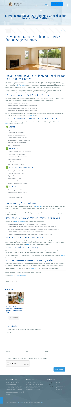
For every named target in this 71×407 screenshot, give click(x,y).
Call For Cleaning (57, 4)
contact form (34, 268)
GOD (42, 402)
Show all (63, 31)
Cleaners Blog (23, 275)
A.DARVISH (19, 402)
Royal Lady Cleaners (21, 85)
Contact (28, 244)
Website (47, 351)
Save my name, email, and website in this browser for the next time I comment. (28, 358)
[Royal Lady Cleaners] (15, 4)
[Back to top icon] (64, 402)
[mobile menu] (46, 3)
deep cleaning (38, 206)
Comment (9, 332)
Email (27, 351)
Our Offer (31, 115)
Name (8, 351)
